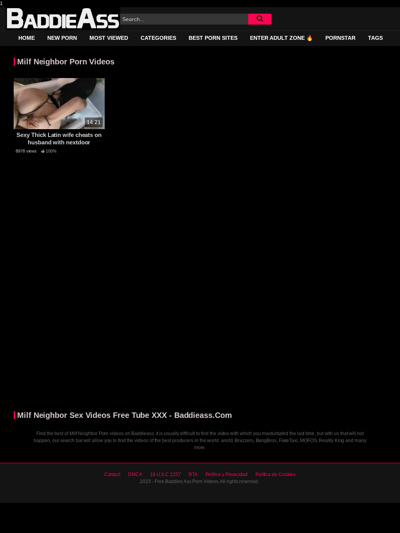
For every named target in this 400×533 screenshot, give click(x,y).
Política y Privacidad (226, 474)
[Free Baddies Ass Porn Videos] (63, 18)
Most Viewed (108, 38)
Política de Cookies (275, 474)
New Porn (62, 38)
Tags (375, 38)
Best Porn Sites (213, 38)
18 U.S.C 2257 (165, 474)
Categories (158, 38)
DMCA (135, 474)
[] (259, 19)
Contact (112, 474)
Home (26, 38)
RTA (193, 474)
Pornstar (340, 38)
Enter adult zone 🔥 (281, 38)
